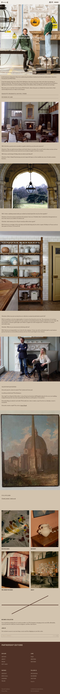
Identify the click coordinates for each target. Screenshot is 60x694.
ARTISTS (4, 656)
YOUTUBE (33, 678)
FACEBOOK (34, 676)
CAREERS (4, 678)
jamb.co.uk (13, 498)
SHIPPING (33, 659)
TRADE (3, 681)
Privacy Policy (4, 691)
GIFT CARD (5, 664)
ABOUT (3, 659)
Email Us (32, 681)
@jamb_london (6, 498)
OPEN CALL (5, 676)
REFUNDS (33, 661)
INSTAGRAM (34, 673)
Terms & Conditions (6, 689)
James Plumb (23, 405)
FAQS (32, 656)
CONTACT (4, 673)
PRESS (3, 661)
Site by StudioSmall (35, 691)
